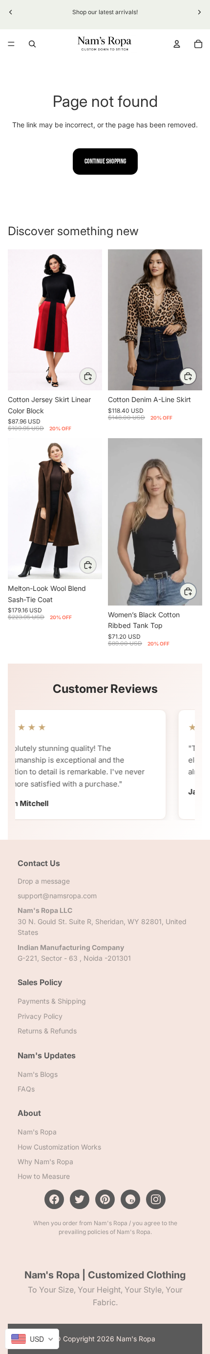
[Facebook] (54, 1199)
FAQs (26, 1088)
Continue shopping (105, 161)
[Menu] (11, 44)
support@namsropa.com (57, 895)
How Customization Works (59, 1146)
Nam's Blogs (38, 1074)
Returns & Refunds (47, 1031)
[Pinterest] (105, 1199)
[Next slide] (199, 12)
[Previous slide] (10, 12)
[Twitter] (79, 1199)
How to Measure (44, 1176)
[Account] (177, 44)
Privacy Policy (40, 1015)
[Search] (32, 44)
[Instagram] (156, 1199)
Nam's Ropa (37, 1132)
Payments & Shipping (52, 1001)
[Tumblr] (130, 1199)
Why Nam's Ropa (45, 1161)
